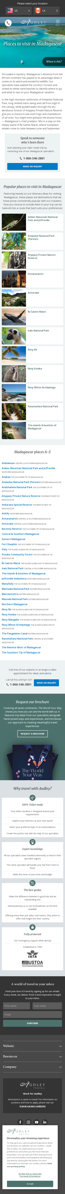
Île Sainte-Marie (37, 311)
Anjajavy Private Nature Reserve (41, 256)
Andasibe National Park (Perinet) (41, 237)
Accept (30, 1183)
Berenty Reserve (12, 528)
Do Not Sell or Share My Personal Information (30, 1175)
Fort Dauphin (9, 544)
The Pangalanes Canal (15, 633)
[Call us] (8, 23)
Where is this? (54, 61)
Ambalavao (8, 463)
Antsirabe (33, 292)
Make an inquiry (32, 166)
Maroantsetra (10, 594)
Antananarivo (36, 274)
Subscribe (32, 1023)
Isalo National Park (38, 330)
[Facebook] (20, 1122)
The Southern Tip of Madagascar (21, 652)
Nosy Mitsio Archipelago (41, 387)
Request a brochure (32, 733)
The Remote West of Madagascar (21, 647)
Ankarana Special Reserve (17, 504)
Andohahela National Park (17, 487)
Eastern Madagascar (14, 539)
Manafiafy (8, 583)
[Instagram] (28, 1122)
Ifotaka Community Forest (17, 554)
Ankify (5, 513)
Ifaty (4, 549)
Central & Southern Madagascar (20, 534)
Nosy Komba (35, 368)
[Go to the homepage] (33, 22)
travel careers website (33, 1106)
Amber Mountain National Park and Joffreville (42, 218)
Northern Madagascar (15, 604)
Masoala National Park (15, 599)
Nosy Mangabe (10, 619)
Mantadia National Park (15, 589)
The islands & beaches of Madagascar (42, 427)
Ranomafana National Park (43, 406)
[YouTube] (37, 1122)
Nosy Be (32, 349)
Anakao (6, 477)
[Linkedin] (45, 1122)
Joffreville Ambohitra (14, 578)
